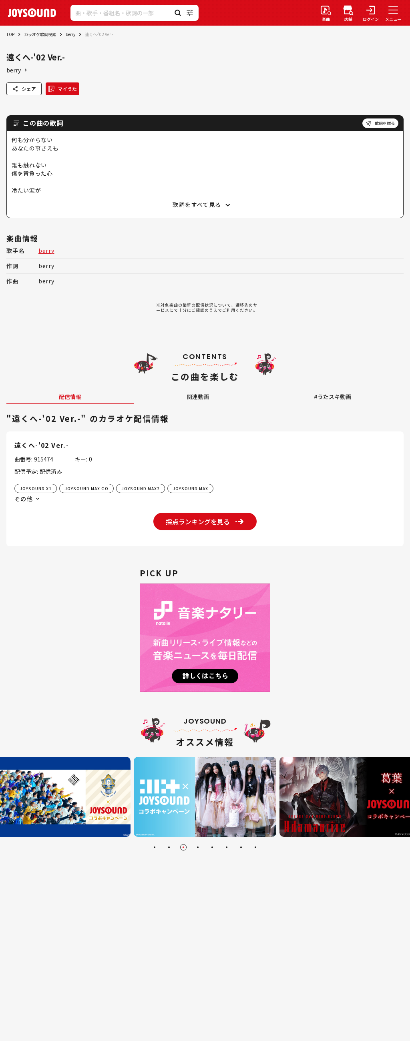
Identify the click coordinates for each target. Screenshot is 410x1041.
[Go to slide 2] (169, 847)
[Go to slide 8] (255, 847)
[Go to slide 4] (198, 847)
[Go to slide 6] (226, 847)
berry (70, 34)
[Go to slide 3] (183, 847)
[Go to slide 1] (154, 847)
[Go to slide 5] (212, 847)
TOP (10, 34)
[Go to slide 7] (241, 847)
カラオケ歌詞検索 (40, 34)
